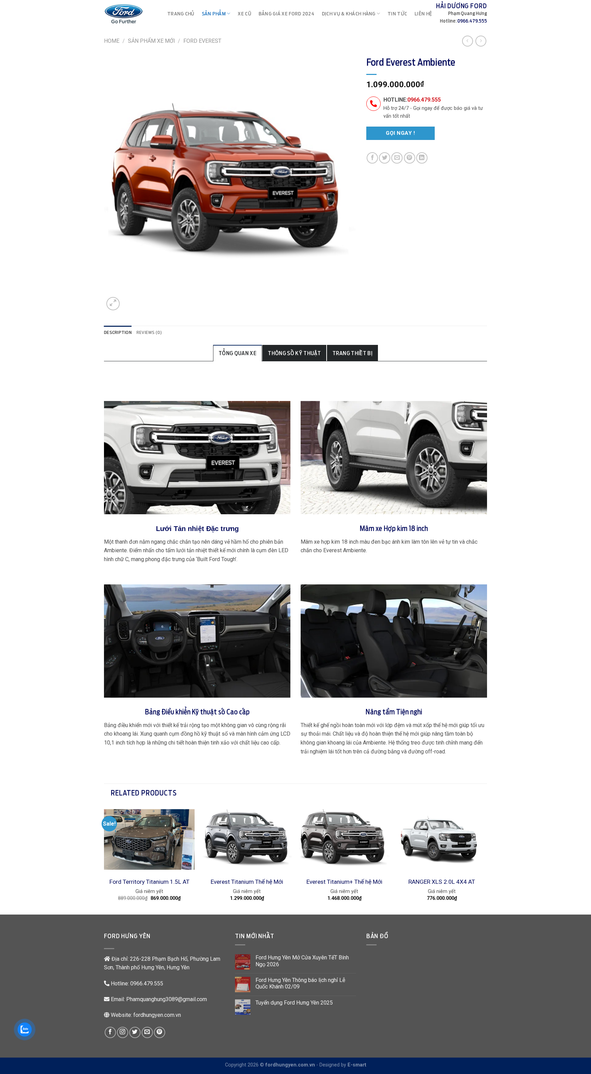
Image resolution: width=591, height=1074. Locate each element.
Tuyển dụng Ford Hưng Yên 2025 (294, 1002)
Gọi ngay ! (400, 133)
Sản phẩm (214, 13)
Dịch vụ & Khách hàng (349, 13)
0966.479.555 (472, 21)
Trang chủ (180, 13)
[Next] (487, 859)
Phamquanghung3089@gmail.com (166, 999)
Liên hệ (423, 13)
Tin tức (397, 13)
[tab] (118, 332)
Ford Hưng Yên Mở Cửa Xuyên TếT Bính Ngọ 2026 (302, 960)
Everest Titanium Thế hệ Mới (247, 881)
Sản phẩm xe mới (151, 41)
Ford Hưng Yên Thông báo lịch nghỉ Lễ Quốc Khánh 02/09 (300, 983)
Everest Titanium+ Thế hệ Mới (344, 881)
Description (118, 332)
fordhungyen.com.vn (157, 1015)
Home (111, 41)
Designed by (342, 1065)
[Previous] (104, 859)
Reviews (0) (149, 332)
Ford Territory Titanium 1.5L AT (149, 881)
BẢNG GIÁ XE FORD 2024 (286, 13)
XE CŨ (244, 13)
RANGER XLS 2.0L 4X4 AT (441, 881)
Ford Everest (202, 41)
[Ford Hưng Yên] (123, 14)
